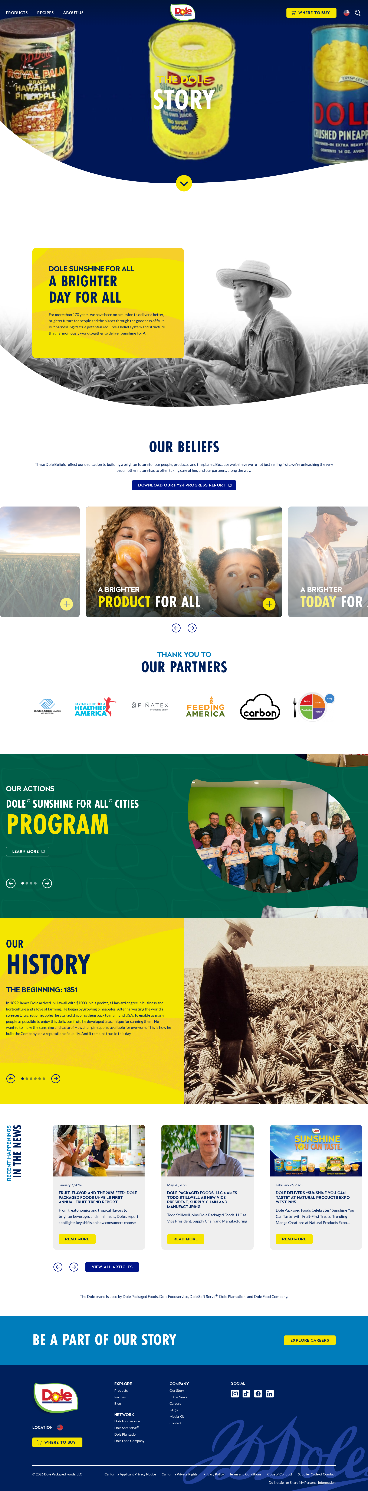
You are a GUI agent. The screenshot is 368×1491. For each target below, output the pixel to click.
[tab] (22, 883)
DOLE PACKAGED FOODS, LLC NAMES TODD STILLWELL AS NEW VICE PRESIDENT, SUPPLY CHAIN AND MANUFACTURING (202, 1200)
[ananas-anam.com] (150, 707)
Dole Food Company (129, 1441)
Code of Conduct (279, 1474)
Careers (175, 1403)
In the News (178, 1397)
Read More (77, 1239)
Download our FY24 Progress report (182, 485)
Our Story (177, 1390)
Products (17, 12)
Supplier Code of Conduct (317, 1474)
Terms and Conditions (246, 1474)
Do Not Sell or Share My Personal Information (302, 1482)
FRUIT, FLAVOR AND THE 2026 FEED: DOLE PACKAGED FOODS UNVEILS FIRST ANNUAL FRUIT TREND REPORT (98, 1197)
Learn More (25, 851)
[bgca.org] (47, 707)
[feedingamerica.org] (205, 706)
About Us (73, 12)
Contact (175, 1423)
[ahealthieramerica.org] (96, 707)
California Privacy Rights (180, 1474)
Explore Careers (309, 1340)
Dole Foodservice (127, 1421)
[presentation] (99, 1150)
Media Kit (177, 1416)
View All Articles (112, 1267)
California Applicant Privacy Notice (130, 1474)
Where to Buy (314, 13)
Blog (117, 1403)
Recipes (45, 12)
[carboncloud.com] (260, 706)
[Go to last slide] (176, 628)
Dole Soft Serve (126, 1428)
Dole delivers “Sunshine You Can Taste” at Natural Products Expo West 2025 (313, 1197)
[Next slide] (192, 628)
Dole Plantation (126, 1434)
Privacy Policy (213, 1474)
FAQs (174, 1410)
